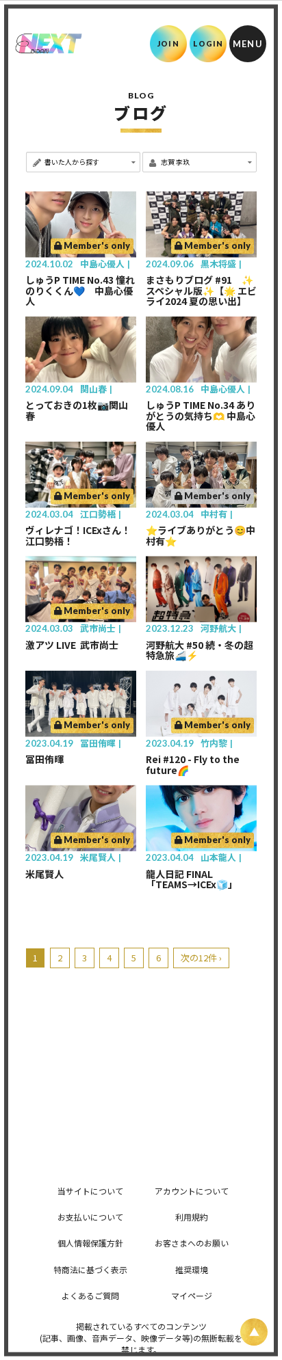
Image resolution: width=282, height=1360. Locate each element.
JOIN (168, 43)
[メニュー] (247, 43)
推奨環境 (191, 1269)
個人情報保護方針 (90, 1243)
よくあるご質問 (90, 1295)
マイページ (191, 1295)
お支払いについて (90, 1217)
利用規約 (191, 1217)
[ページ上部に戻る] (254, 1332)
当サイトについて (90, 1191)
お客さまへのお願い (192, 1243)
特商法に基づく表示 (90, 1269)
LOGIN (208, 43)
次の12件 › (201, 957)
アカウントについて (192, 1191)
